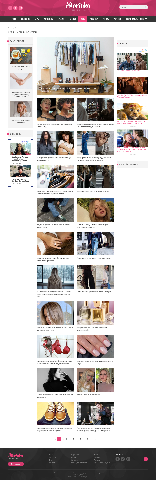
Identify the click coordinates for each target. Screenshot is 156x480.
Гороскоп (117, 19)
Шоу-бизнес (25, 19)
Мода (83, 19)
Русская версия (83, 477)
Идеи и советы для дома (102, 463)
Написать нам (16, 464)
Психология (48, 19)
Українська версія (73, 477)
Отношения (94, 19)
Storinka (78, 8)
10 (91, 439)
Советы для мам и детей (135, 19)
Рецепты (106, 19)
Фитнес (13, 19)
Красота (61, 19)
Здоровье (72, 19)
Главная (10, 28)
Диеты (36, 19)
